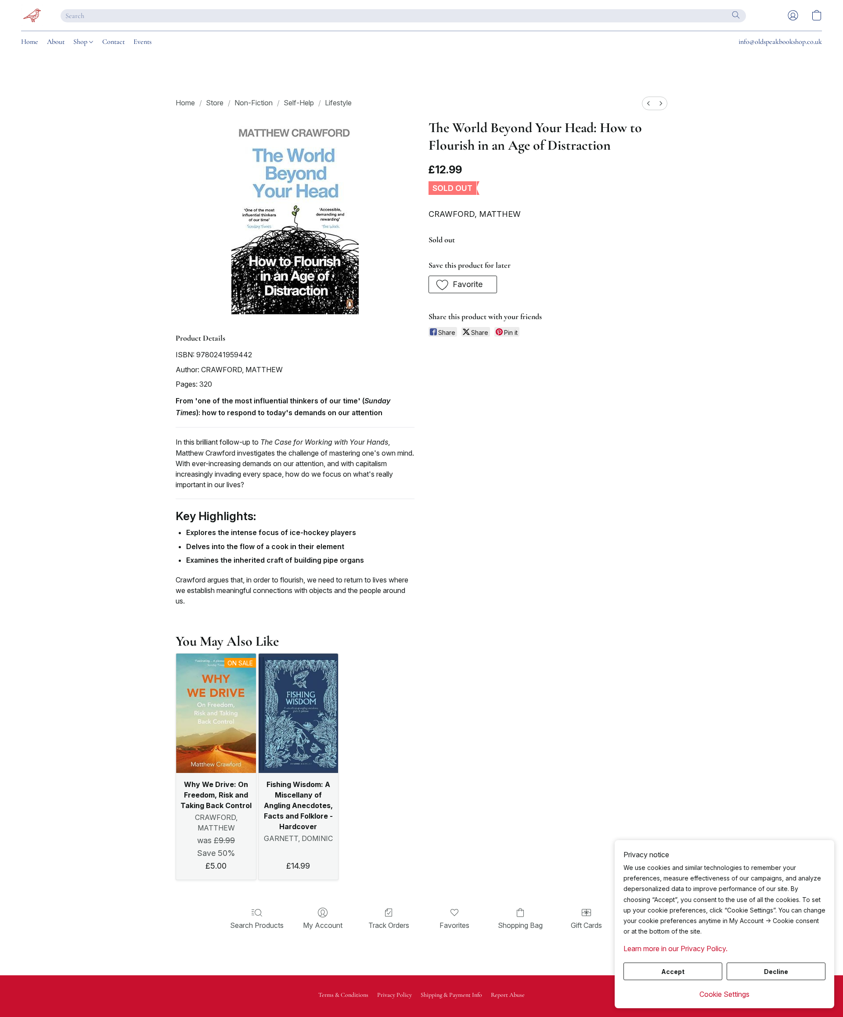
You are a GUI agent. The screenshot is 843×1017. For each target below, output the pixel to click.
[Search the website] (735, 15)
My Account (322, 925)
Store (214, 102)
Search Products (257, 925)
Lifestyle (338, 102)
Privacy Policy (394, 995)
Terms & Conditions (343, 995)
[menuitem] (648, 103)
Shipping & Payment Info (451, 995)
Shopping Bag (520, 925)
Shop (81, 41)
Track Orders (388, 925)
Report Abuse (508, 995)
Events (142, 41)
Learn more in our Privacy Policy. (675, 948)
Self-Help (299, 102)
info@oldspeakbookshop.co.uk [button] (780, 41)
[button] (32, 15)
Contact (113, 41)
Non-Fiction (253, 102)
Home (29, 41)
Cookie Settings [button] (724, 994)
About (56, 41)
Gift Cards (586, 925)
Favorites (454, 925)
